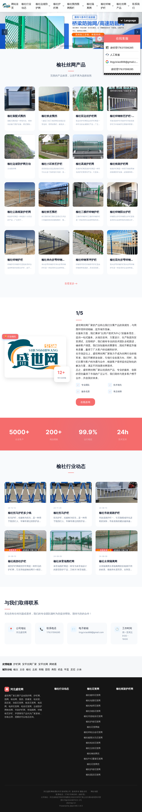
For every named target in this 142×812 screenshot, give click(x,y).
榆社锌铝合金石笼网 (93, 732)
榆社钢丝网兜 (93, 753)
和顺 (41, 669)
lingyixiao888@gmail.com (124, 61)
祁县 (60, 669)
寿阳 (53, 669)
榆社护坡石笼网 (93, 721)
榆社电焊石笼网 (93, 705)
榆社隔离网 (90, 6)
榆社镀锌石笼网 (93, 695)
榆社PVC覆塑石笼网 (93, 758)
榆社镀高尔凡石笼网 (93, 737)
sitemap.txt (71, 803)
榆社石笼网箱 (93, 727)
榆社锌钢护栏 (105, 6)
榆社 (28, 669)
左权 (34, 669)
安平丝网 (43, 664)
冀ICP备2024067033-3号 (71, 800)
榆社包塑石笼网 (93, 700)
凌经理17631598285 (122, 47)
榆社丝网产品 (121, 6)
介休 (79, 669)
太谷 (22, 669)
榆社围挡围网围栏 (73, 6)
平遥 (66, 669)
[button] (5, 32)
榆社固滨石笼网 (93, 774)
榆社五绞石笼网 (93, 748)
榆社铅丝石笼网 (93, 742)
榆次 (15, 669)
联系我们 (136, 6)
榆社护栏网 (57, 6)
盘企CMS (71, 806)
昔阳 (47, 669)
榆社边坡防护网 (42, 6)
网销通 (53, 664)
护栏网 (17, 664)
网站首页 (15, 6)
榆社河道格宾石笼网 (93, 716)
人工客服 (115, 54)
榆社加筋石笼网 (93, 711)
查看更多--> (71, 283)
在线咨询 (85, 402)
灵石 (72, 669)
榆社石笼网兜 (93, 764)
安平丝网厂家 (29, 664)
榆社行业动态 (26, 6)
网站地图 (94, 791)
